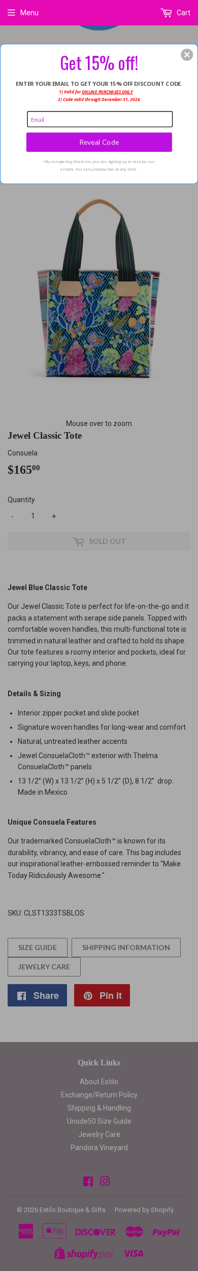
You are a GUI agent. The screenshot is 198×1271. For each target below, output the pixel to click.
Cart (182, 13)
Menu (29, 13)
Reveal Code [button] (99, 142)
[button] (187, 54)
